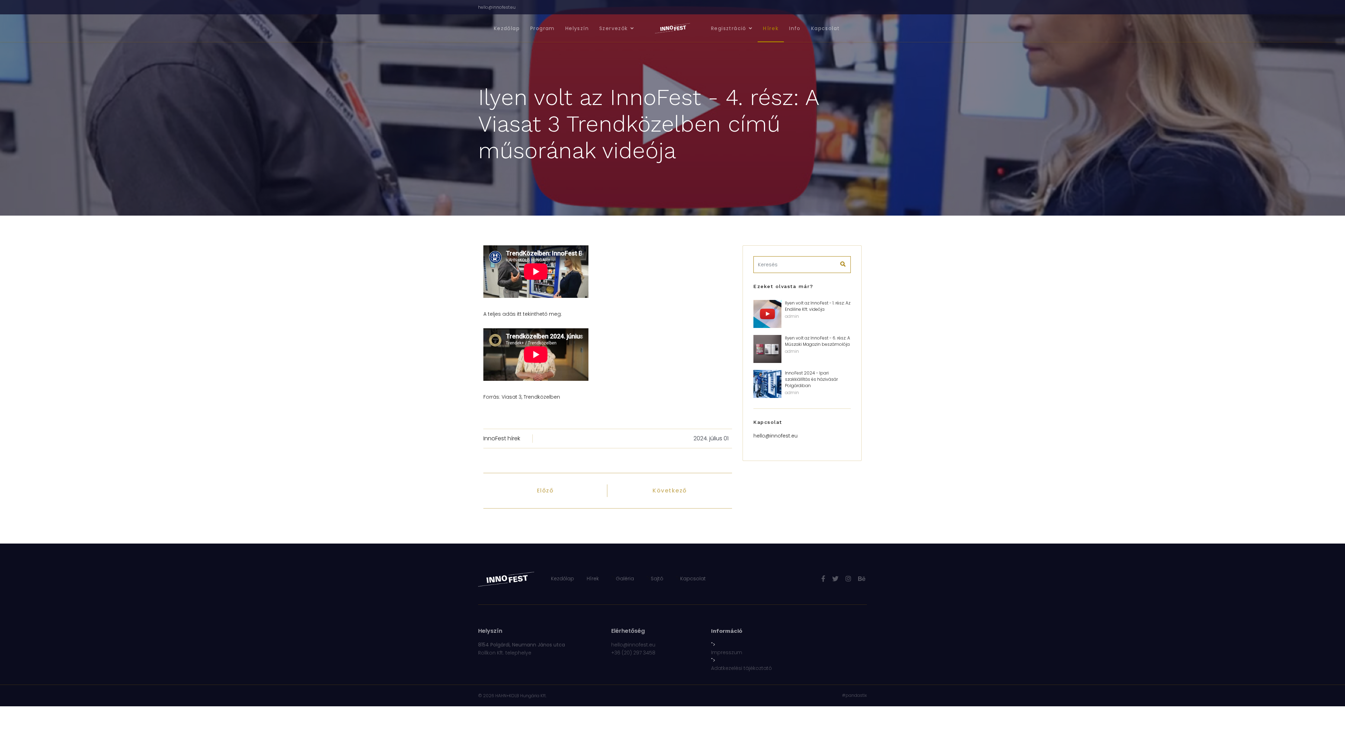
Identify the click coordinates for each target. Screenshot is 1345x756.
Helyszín (577, 28)
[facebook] (823, 578)
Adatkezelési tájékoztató (741, 668)
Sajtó (657, 578)
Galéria (625, 578)
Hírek (771, 28)
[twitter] (835, 578)
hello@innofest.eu (497, 7)
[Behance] (861, 578)
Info (795, 28)
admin (792, 316)
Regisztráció (728, 28)
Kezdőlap (507, 28)
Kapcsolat (825, 28)
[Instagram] (848, 578)
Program (542, 28)
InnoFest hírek (501, 438)
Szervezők (613, 28)
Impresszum (726, 652)
